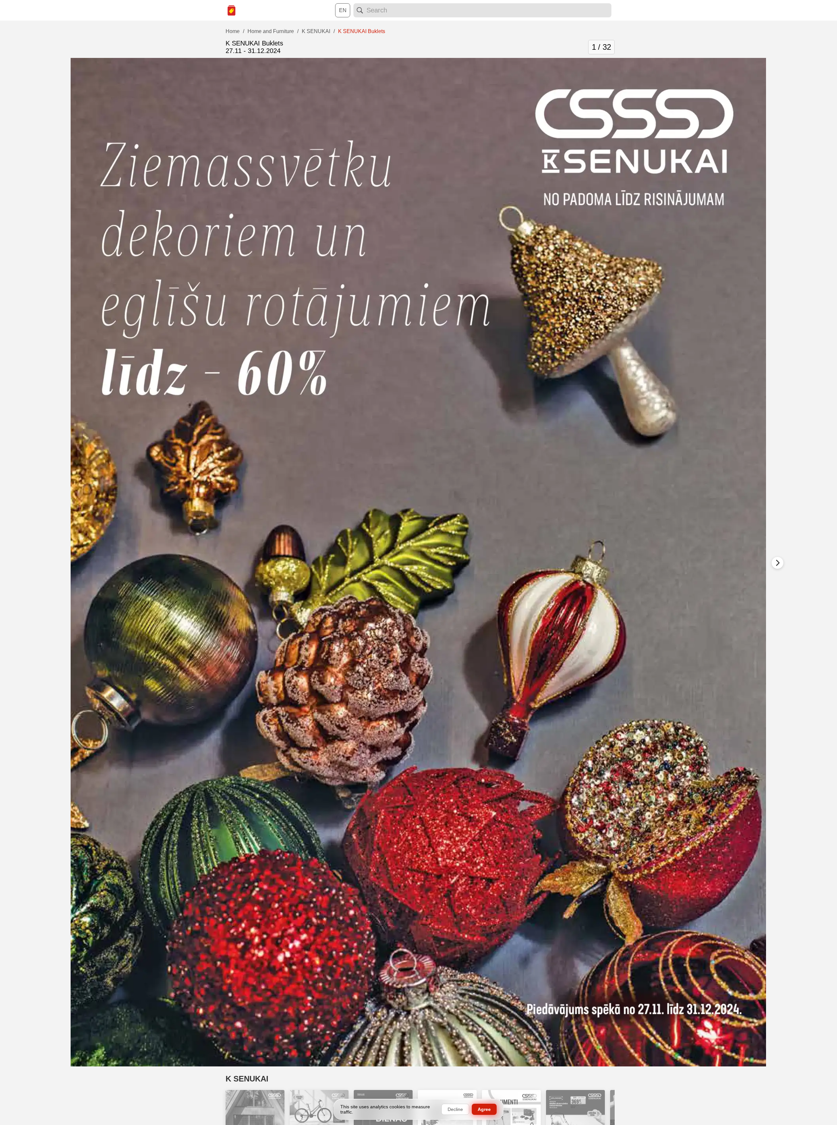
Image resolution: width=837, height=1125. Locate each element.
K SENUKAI (247, 1078)
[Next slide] (777, 563)
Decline (455, 1109)
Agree (484, 1109)
